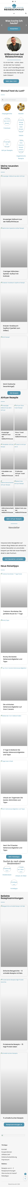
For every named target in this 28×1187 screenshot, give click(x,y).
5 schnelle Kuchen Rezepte (13, 1118)
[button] (2, 25)
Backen (21, 114)
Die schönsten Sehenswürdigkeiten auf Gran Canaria (12, 706)
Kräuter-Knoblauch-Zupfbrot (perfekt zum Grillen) (11, 328)
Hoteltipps (14, 888)
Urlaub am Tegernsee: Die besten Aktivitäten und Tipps (13, 800)
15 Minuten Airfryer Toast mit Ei (20, 473)
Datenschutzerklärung (9, 1157)
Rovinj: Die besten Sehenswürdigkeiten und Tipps (12, 659)
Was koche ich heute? (9, 1173)
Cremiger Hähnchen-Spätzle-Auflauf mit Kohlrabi (11, 273)
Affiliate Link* (6, 1154)
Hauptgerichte (7, 114)
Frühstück (7, 128)
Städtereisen (7, 875)
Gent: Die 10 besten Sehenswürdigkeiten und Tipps (12, 847)
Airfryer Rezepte (7, 150)
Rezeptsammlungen (8, 1171)
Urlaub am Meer (21, 876)
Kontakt (4, 1149)
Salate (21, 135)
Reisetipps (5, 1176)
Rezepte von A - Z (8, 1168)
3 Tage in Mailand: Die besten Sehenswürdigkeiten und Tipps (13, 752)
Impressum (5, 1160)
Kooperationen (7, 1152)
